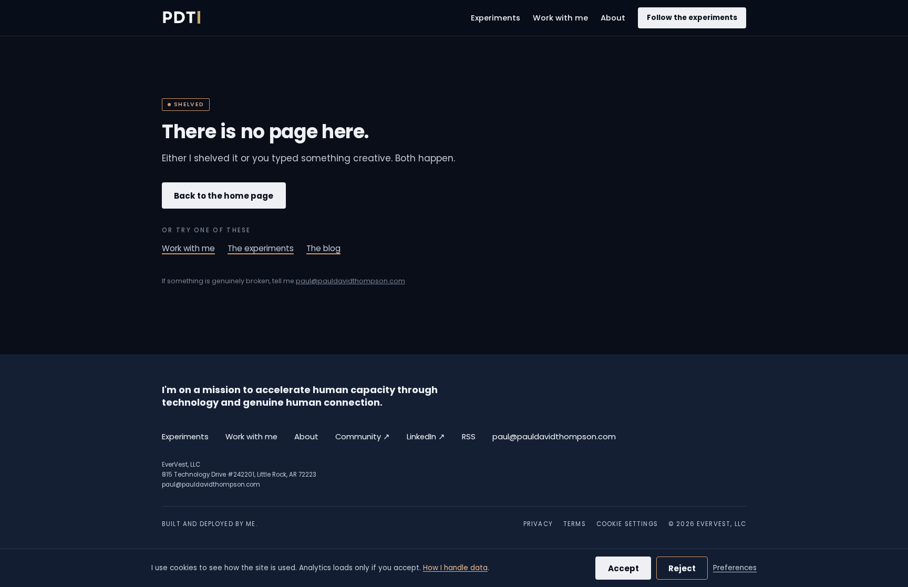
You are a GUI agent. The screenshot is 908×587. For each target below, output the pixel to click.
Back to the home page (223, 195)
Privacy (538, 524)
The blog (323, 248)
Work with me (560, 18)
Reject (682, 568)
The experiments (261, 248)
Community (362, 436)
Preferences (735, 568)
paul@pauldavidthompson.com (350, 280)
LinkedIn (426, 436)
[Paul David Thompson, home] (181, 18)
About (613, 18)
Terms (574, 524)
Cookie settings (627, 524)
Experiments (495, 18)
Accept (623, 568)
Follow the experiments (692, 18)
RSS (469, 436)
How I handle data (455, 568)
